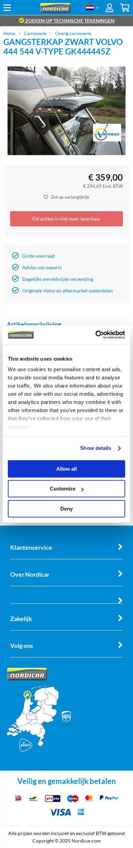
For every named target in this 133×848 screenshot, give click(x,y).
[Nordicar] (55, 11)
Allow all (66, 469)
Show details (95, 448)
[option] (66, 110)
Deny (66, 509)
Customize (62, 488)
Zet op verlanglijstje (70, 197)
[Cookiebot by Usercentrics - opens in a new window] (95, 334)
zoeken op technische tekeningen (69, 21)
